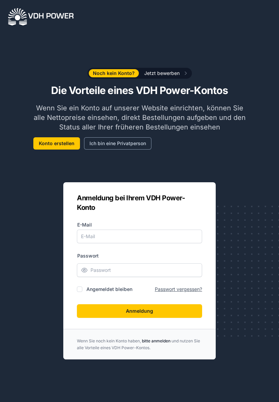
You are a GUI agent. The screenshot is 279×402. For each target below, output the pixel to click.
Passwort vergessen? (178, 289)
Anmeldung (139, 311)
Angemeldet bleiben (109, 289)
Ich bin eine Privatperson (117, 143)
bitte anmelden (156, 340)
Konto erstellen (57, 143)
